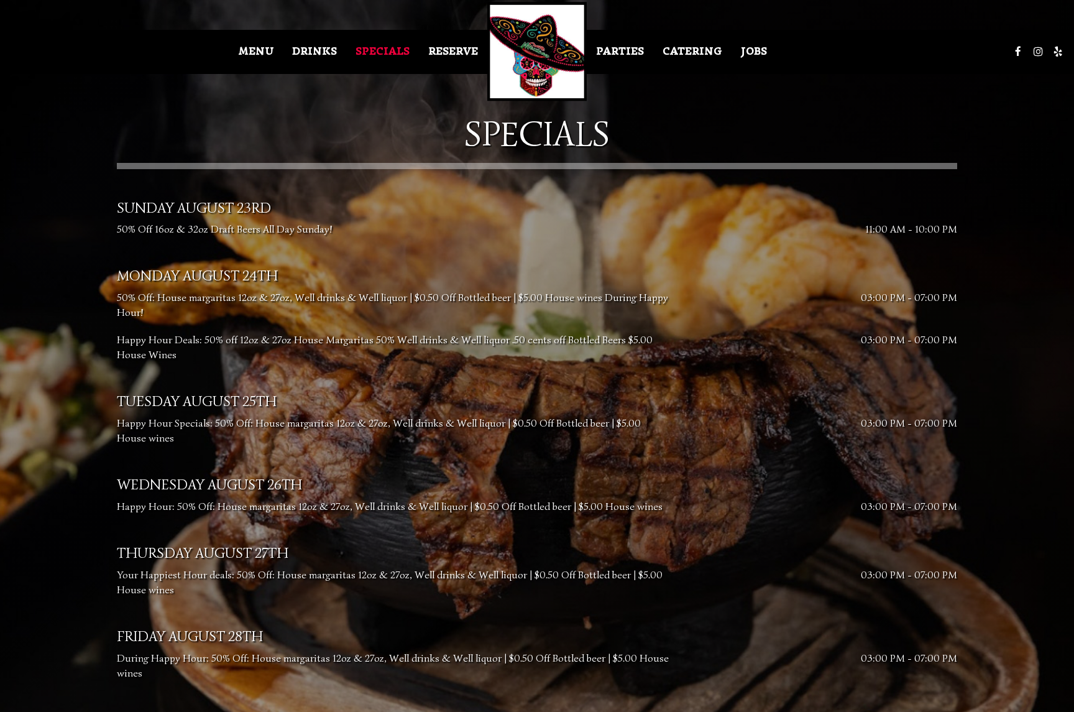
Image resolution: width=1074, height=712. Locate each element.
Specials (383, 51)
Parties (620, 51)
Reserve (453, 51)
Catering (692, 51)
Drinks (314, 51)
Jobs (754, 51)
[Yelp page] (1058, 52)
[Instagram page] (1038, 52)
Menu (255, 51)
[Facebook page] (1018, 52)
